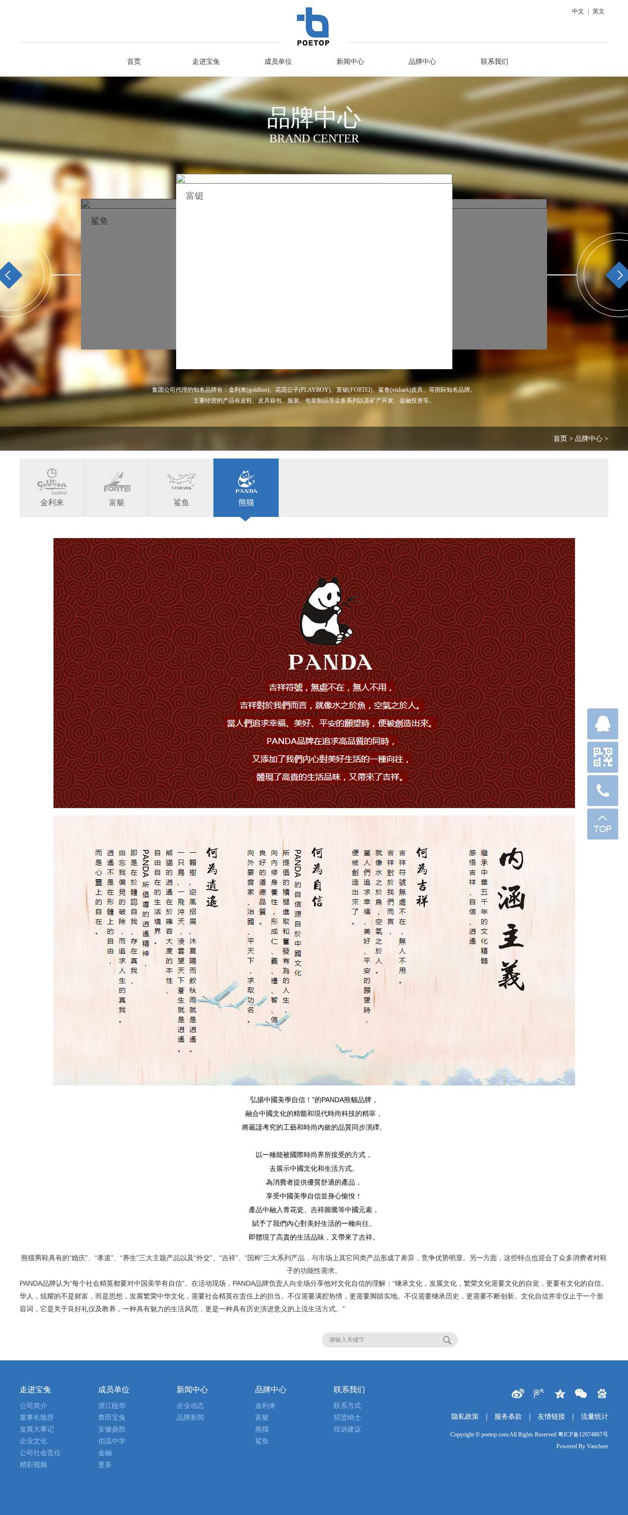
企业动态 (190, 1405)
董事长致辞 (37, 1417)
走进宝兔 (206, 61)
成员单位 (278, 61)
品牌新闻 (190, 1417)
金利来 (199, 196)
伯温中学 (112, 1441)
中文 (578, 11)
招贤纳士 (347, 1417)
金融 (105, 1453)
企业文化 (33, 1441)
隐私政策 (465, 1416)
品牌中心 (422, 61)
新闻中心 (350, 61)
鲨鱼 (181, 502)
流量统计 (594, 1416)
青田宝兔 (112, 1417)
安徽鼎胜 (112, 1429)
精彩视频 (33, 1464)
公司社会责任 (40, 1453)
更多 (105, 1464)
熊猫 (246, 502)
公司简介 (33, 1405)
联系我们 (494, 61)
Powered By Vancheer (582, 1446)
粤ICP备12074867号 (583, 1434)
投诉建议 (347, 1429)
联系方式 (347, 1405)
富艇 (117, 502)
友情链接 (551, 1416)
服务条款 (508, 1416)
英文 (598, 11)
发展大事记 (37, 1429)
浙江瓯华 (112, 1405)
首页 (134, 61)
